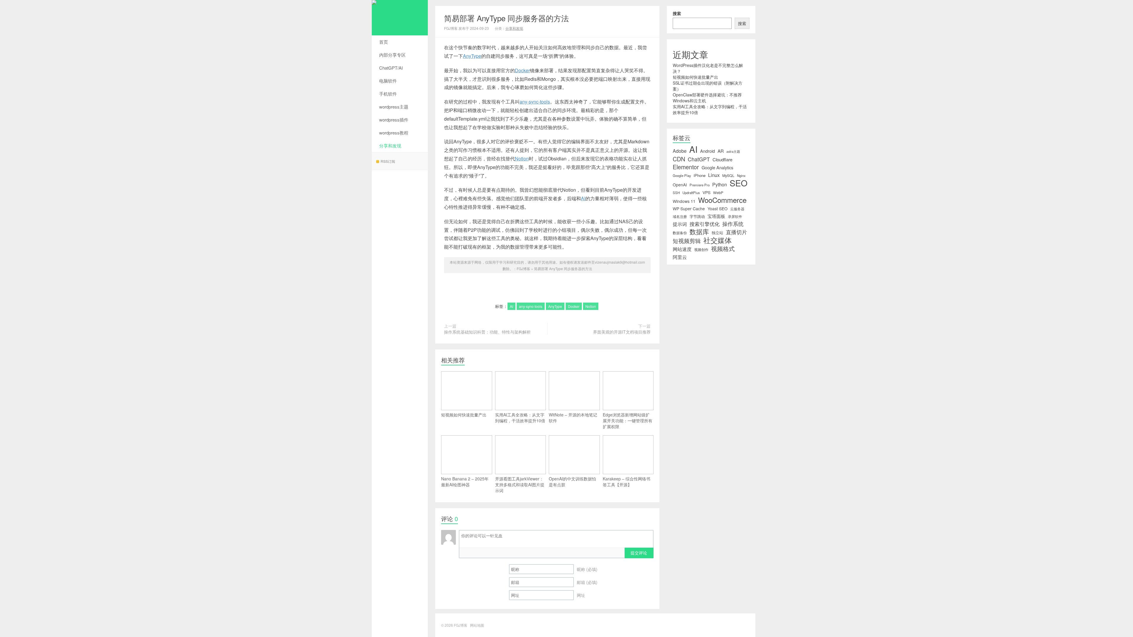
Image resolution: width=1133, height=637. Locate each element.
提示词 (680, 224)
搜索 (677, 13)
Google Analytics (717, 167)
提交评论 (639, 553)
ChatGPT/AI (391, 68)
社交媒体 (717, 240)
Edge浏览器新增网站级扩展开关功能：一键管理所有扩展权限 (627, 420)
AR (721, 151)
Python (719, 185)
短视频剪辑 (687, 241)
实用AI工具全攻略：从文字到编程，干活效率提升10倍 (520, 417)
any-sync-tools (535, 101)
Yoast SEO (718, 208)
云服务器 (737, 208)
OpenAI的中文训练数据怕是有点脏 (572, 481)
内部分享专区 (392, 55)
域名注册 (680, 216)
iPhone (699, 175)
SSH (676, 192)
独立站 (717, 232)
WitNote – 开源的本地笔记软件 (573, 417)
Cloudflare (722, 159)
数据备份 (680, 232)
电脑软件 (388, 81)
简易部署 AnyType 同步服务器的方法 (506, 17)
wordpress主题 (393, 107)
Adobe (680, 151)
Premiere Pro (700, 185)
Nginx (741, 175)
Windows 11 (684, 201)
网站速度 (682, 249)
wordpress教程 (393, 132)
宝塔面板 (716, 216)
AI (583, 198)
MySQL (728, 175)
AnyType (472, 55)
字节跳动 (697, 216)
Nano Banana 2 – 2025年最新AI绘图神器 (465, 481)
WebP (718, 192)
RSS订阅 (388, 161)
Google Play (682, 175)
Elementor (686, 167)
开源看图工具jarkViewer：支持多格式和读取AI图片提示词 (519, 484)
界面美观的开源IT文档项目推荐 (622, 332)
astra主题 (733, 151)
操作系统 (733, 224)
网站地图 (477, 625)
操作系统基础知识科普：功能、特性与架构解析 (487, 332)
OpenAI (680, 185)
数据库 (699, 231)
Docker (522, 70)
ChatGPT (699, 159)
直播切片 (736, 232)
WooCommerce (722, 200)
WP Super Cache (689, 208)
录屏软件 (735, 216)
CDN (679, 159)
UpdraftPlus (691, 192)
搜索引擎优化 (705, 224)
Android (707, 151)
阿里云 (680, 257)
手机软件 (388, 94)
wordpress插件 (393, 119)
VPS (706, 192)
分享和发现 (390, 145)
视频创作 (701, 249)
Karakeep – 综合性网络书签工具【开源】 (626, 481)
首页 (383, 42)
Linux (714, 175)
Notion (522, 158)
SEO (738, 183)
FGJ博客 (400, 17)
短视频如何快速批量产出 (464, 415)
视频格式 (723, 249)
